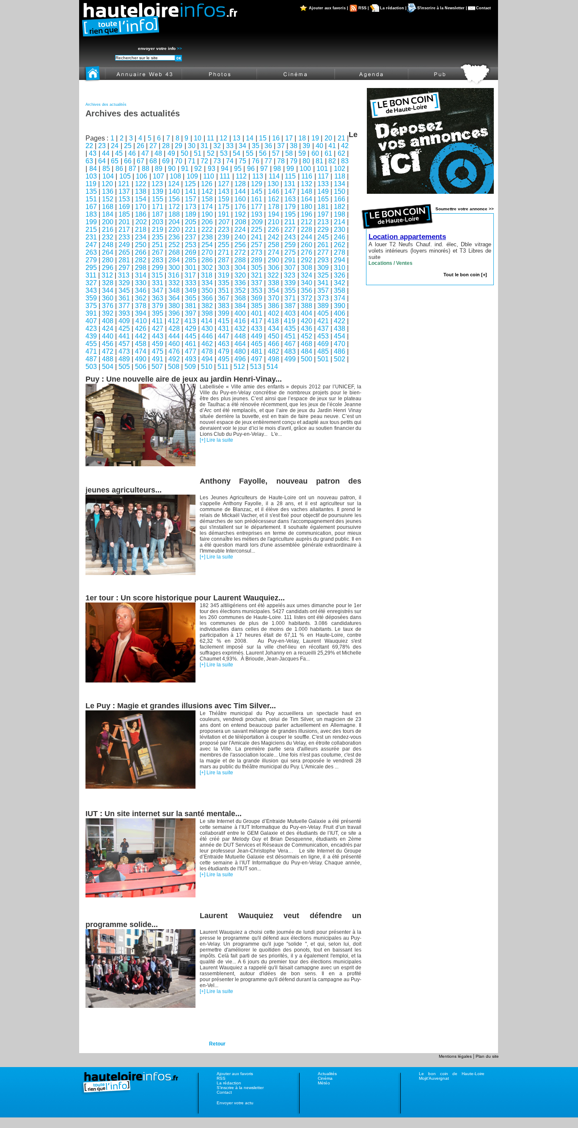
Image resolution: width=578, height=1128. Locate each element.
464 (240, 343)
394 (140, 313)
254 (207, 244)
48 (158, 153)
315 (157, 275)
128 (240, 183)
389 (323, 305)
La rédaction (229, 1083)
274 (273, 252)
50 (184, 153)
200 (107, 222)
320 (240, 275)
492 (174, 359)
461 (190, 343)
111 (225, 176)
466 (273, 343)
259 (290, 244)
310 (339, 267)
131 (289, 183)
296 (107, 267)
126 (206, 183)
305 (256, 267)
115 (290, 176)
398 (207, 313)
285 (190, 260)
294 (339, 260)
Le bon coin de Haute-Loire (451, 1073)
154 (140, 199)
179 (290, 206)
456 (107, 343)
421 (323, 321)
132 (306, 183)
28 (166, 145)
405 (323, 313)
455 (91, 343)
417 (256, 321)
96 (251, 168)
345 (124, 290)
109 (192, 176)
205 (190, 222)
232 (107, 237)
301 (190, 267)
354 (273, 290)
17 (289, 138)
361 (124, 298)
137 (124, 191)
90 (172, 168)
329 (124, 282)
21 (341, 138)
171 (157, 206)
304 (240, 267)
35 (255, 145)
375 (91, 305)
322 (273, 275)
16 (276, 138)
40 (319, 145)
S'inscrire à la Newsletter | (442, 8)
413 (190, 321)
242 (273, 237)
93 (211, 168)
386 (273, 305)
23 (102, 145)
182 (339, 206)
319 (223, 275)
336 (240, 282)
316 (173, 275)
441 (124, 336)
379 (157, 305)
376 (107, 305)
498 (273, 359)
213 (323, 222)
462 (207, 343)
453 (323, 336)
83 (345, 161)
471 (91, 351)
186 (140, 214)
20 (328, 138)
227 (290, 229)
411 (157, 321)
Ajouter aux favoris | (328, 8)
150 (339, 191)
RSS (221, 1078)
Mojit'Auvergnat (434, 1078)
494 (207, 359)
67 (140, 161)
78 (281, 161)
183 (91, 214)
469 (323, 343)
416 (240, 321)
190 (207, 214)
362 (140, 298)
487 (91, 359)
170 (140, 206)
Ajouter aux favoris (235, 1073)
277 (323, 252)
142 (207, 191)
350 (207, 290)
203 (157, 222)
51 (197, 153)
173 (190, 206)
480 (240, 351)
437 (323, 328)
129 (256, 183)
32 (217, 145)
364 (174, 298)
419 (289, 321)
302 (207, 267)
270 (207, 252)
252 (174, 244)
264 (107, 252)
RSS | (363, 8)
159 (223, 199)
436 (306, 328)
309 (323, 267)
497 (256, 359)
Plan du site (487, 1056)
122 (140, 183)
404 (306, 313)
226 (273, 229)
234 (140, 237)
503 (91, 366)
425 (124, 328)
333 (190, 282)
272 (240, 252)
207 (224, 222)
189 (190, 214)
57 (276, 153)
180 (306, 206)
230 (339, 229)
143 (223, 191)
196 (306, 214)
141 (190, 191)
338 (273, 282)
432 (240, 328)
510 (206, 366)
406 (339, 313)
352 (240, 290)
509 (190, 366)
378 (140, 305)
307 (290, 267)
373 (323, 298)
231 (91, 237)
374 (339, 298)
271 (223, 252)
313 (123, 275)
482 (273, 351)
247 (91, 244)
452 (306, 336)
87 (132, 168)
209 (257, 222)
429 (190, 328)
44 (106, 153)
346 (140, 290)
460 (174, 343)
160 (240, 199)
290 (273, 260)
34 (242, 145)
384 (240, 305)
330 (140, 282)
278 (339, 252)
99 (290, 168)
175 (223, 206)
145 (256, 191)
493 (190, 359)
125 (190, 183)
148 (306, 191)
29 (178, 145)
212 (306, 222)
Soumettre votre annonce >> (464, 208)
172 (174, 206)
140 (174, 191)
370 (273, 298)
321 (256, 275)
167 (91, 206)
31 (204, 145)
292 (306, 260)
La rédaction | (393, 8)
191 (223, 214)
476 (174, 351)
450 (273, 336)
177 (256, 206)
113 (257, 176)
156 (174, 199)
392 (107, 313)
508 (173, 366)
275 (290, 252)
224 (240, 229)
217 (124, 229)
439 (91, 336)
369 (256, 298)
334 (207, 282)
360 (107, 298)
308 (306, 267)
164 (306, 199)
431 (223, 328)
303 (223, 267)
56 (263, 153)
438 (339, 328)
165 (323, 199)
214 (339, 222)
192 (240, 214)
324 (306, 275)
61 (328, 153)
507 (157, 366)
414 (206, 321)
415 (223, 321)
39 (306, 145)
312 (107, 275)
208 (240, 222)
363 (157, 298)
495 (223, 359)
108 (175, 176)
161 (256, 199)
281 (124, 260)
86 (119, 168)
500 (306, 359)
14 (249, 138)
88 (145, 168)
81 (319, 161)
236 (174, 237)
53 (224, 153)
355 (290, 290)
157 (190, 199)
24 (114, 145)
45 (119, 153)
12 (223, 138)
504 (107, 366)
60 (315, 153)
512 (239, 366)
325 (323, 275)
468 (306, 343)
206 (207, 222)
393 (124, 313)
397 (190, 313)
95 (238, 168)
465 (256, 343)
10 (197, 138)
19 (315, 138)
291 (290, 260)
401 (256, 313)
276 (306, 252)
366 (207, 298)
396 (174, 313)
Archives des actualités (106, 104)
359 (91, 298)
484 (306, 351)
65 (114, 161)
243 (290, 237)
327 (91, 282)
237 (190, 237)
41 (332, 145)
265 (124, 252)
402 (273, 313)
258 (273, 244)
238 (207, 237)
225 (256, 229)
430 (207, 328)
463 (223, 343)
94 (224, 168)
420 (306, 321)
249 (124, 244)
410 (141, 321)
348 (174, 290)
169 (124, 206)
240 (240, 237)
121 (123, 183)
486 (339, 351)
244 (306, 237)
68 (153, 161)
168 (107, 206)
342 (339, 282)
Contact (483, 8)
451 (290, 336)
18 (302, 138)
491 (157, 359)
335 (223, 282)
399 (223, 313)
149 (323, 191)
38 (293, 145)
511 (222, 366)
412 (173, 321)
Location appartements (407, 237)
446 (207, 336)
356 (306, 290)
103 (91, 176)
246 (339, 237)
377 (124, 305)
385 (256, 305)
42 (345, 145)
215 (91, 229)
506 (140, 366)
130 (273, 183)
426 (140, 328)
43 (92, 153)
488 (107, 359)
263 (91, 252)
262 (339, 244)
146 (273, 191)
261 (323, 244)
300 (174, 267)
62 (341, 153)
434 (273, 328)
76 (255, 161)
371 (290, 298)
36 (268, 145)
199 (91, 222)
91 (185, 168)
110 (208, 176)
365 (190, 298)
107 (158, 176)
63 (89, 161)
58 (289, 153)
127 (223, 183)
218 (140, 229)
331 (157, 282)
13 (236, 138)
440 (107, 336)
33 (230, 145)
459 (157, 343)
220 (174, 229)
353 (256, 290)
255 (223, 244)
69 (166, 161)
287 (223, 260)
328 (107, 282)
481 (256, 351)
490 (140, 359)
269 (190, 252)
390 (339, 305)
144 (240, 191)
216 (107, 229)
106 (141, 176)
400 (240, 313)
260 (306, 244)
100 (305, 168)
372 (306, 298)
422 (339, 321)
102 (339, 168)
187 (157, 214)
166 (339, 199)
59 (302, 153)
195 (290, 214)
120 (107, 183)
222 (207, 229)
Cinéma (325, 1078)
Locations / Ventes (391, 263)
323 (289, 275)
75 (242, 161)
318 (206, 275)
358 (339, 290)
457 (124, 343)
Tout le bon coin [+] (465, 274)
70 (178, 161)
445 (190, 336)
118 (339, 176)
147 (290, 191)
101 (322, 168)
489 (124, 359)
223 (223, 229)
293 (323, 260)
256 (240, 244)
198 (339, 214)
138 (140, 191)
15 (263, 138)
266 (140, 252)
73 (217, 161)
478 (207, 351)
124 (173, 183)
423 (91, 328)
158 (207, 199)
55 (249, 153)
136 (107, 191)
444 (174, 336)
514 (272, 366)
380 (174, 305)
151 (91, 199)
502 (339, 359)
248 (107, 244)
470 (339, 343)
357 (323, 290)
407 (91, 321)
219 (157, 229)
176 (240, 206)
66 (128, 161)
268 (174, 252)
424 (107, 328)
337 (256, 282)
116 (306, 176)
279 (91, 260)
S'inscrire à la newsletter (240, 1087)
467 (290, 343)
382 (207, 305)
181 (323, 206)
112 (241, 176)
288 (240, 260)
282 (140, 260)
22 (89, 145)
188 (174, 214)
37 (281, 145)
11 (210, 138)
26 (140, 145)
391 (91, 313)
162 (273, 199)
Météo (324, 1083)
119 (90, 183)
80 (306, 161)
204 (174, 222)
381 (190, 305)
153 (124, 199)
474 (140, 351)
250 (140, 244)
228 (306, 229)
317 (190, 275)
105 (125, 176)
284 (174, 260)
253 (190, 244)
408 (107, 321)
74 (230, 161)
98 (277, 168)
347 (157, 290)
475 (157, 351)
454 (339, 336)
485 (323, 351)
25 (128, 145)
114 (274, 176)
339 (290, 282)
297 (124, 267)
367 (223, 298)
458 (140, 343)
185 (124, 214)
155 (157, 199)
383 (223, 305)
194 (273, 214)
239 (223, 237)
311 (90, 275)
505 (124, 366)
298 (140, 267)
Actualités (327, 1073)
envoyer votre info (160, 48)
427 (157, 328)
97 (264, 168)
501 (323, 359)
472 (107, 351)
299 (157, 267)
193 (256, 214)
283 (157, 260)
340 (306, 282)
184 (107, 214)
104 (108, 176)
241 (256, 237)
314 (140, 275)
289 (256, 260)
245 (323, 237)
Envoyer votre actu (235, 1102)
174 (207, 206)
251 (157, 244)
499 (290, 359)
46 (132, 153)
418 (273, 321)
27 (153, 145)
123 (157, 183)
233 (124, 237)
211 (289, 222)
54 (236, 153)
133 (323, 183)
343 (91, 290)
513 (255, 366)
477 (190, 351)
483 (290, 351)
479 (223, 351)
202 (141, 222)
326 (339, 275)
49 (171, 153)
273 (256, 252)
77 (268, 161)
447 (223, 336)
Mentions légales (456, 1056)
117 (323, 176)
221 (190, 229)
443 (157, 336)
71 (191, 161)
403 (290, 313)
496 (240, 359)
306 (273, 267)
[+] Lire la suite (216, 440)
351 (223, 290)
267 (157, 252)
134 (339, 183)
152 (107, 199)
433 (256, 328)
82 (332, 161)
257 (256, 244)
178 (273, 206)
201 (124, 222)
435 (290, 328)
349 (190, 290)
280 (107, 260)
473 (124, 351)
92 (198, 168)
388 (306, 305)
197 (323, 214)
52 (211, 153)
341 (323, 282)
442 (140, 336)
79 (293, 161)
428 (174, 328)
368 (240, 298)
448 (240, 336)
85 (106, 168)
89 (158, 168)
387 (290, 305)
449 (256, 336)
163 (290, 199)
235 (157, 237)
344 (107, 290)
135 (91, 191)
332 (174, 282)
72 (204, 161)
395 (157, 313)
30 (191, 145)
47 (145, 153)
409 (124, 321)
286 (207, 260)
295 (91, 267)
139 (157, 191)
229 (323, 229)
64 (102, 161)
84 (93, 168)
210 (273, 222)
